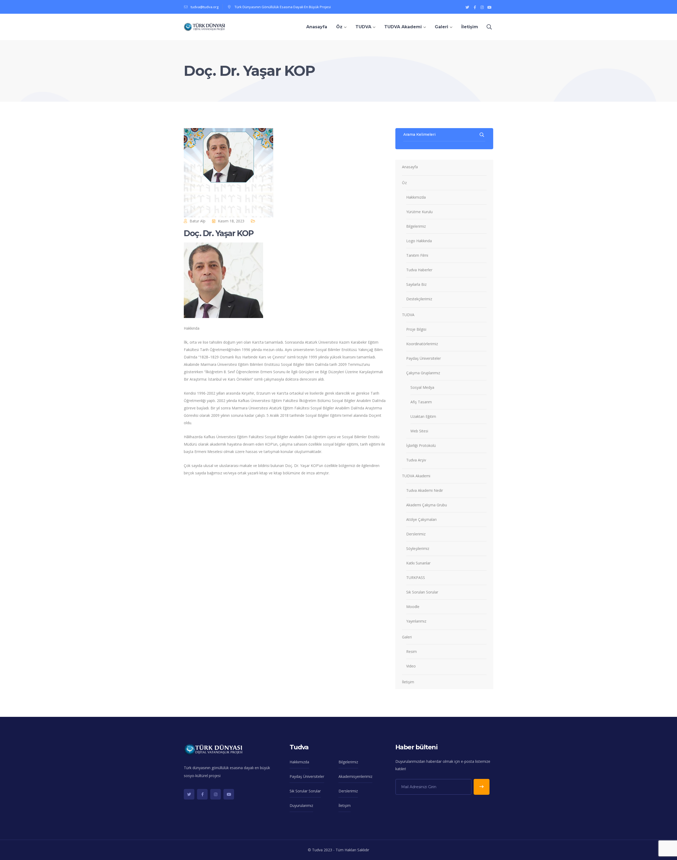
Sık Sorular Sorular (305, 790)
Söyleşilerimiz (417, 548)
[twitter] (189, 794)
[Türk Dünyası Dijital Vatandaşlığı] (204, 26)
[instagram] (215, 794)
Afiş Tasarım (421, 401)
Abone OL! (482, 787)
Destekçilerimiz (419, 298)
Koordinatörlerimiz (422, 343)
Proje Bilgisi (416, 329)
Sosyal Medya (422, 387)
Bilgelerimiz (416, 226)
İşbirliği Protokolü (421, 445)
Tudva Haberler (419, 269)
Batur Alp (197, 220)
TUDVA (408, 314)
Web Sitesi (419, 430)
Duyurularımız (301, 805)
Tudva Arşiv (416, 459)
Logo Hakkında (419, 240)
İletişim (408, 681)
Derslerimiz (416, 533)
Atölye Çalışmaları (421, 519)
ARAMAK (482, 134)
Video (411, 666)
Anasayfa (410, 166)
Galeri (407, 636)
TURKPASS (415, 577)
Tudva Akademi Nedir (424, 490)
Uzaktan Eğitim (423, 416)
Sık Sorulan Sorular (422, 592)
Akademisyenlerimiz (355, 776)
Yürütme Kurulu (419, 211)
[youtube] (228, 794)
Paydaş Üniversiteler (423, 358)
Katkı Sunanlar (418, 562)
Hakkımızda (416, 197)
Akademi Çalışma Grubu (426, 504)
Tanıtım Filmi (417, 255)
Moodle (412, 606)
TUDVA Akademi (416, 475)
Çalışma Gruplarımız (423, 372)
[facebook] (202, 794)
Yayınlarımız (416, 621)
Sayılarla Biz (416, 284)
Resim (411, 651)
